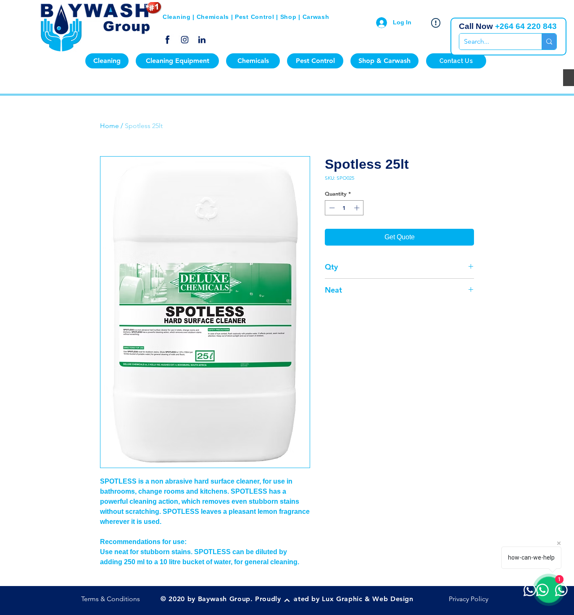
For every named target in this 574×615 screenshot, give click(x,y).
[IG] (185, 40)
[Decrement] (331, 208)
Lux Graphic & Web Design (367, 599)
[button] (107, 60)
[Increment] (358, 208)
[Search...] (549, 42)
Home (109, 126)
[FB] (167, 40)
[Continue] (287, 600)
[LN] (202, 40)
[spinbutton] (344, 208)
